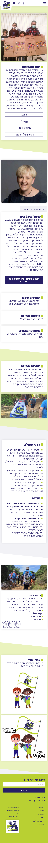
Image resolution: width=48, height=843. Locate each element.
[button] (44, 3)
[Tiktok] (30, 801)
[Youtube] (14, 3)
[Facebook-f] (24, 3)
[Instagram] (19, 3)
